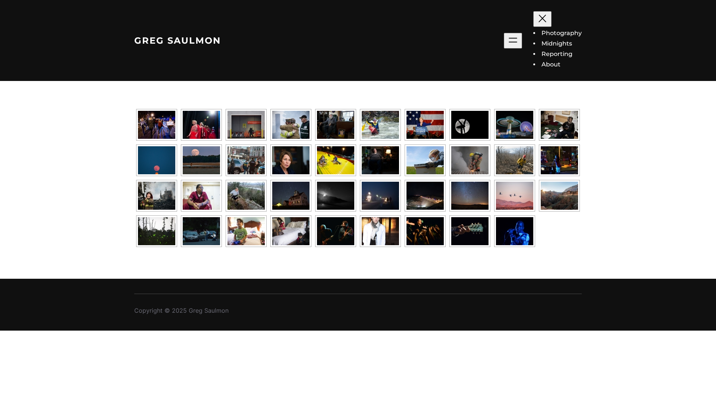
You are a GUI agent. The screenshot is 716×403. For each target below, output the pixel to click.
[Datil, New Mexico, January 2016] (470, 196)
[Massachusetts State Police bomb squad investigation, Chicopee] (246, 125)
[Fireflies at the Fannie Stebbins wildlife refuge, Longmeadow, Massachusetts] (156, 231)
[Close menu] (542, 19)
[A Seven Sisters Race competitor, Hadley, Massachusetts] (246, 196)
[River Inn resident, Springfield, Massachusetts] (559, 125)
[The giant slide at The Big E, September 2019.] (335, 160)
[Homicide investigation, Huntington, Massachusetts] (201, 231)
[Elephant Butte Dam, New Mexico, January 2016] (425, 196)
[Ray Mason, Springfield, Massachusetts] (470, 231)
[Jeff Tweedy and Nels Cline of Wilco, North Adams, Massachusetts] (335, 231)
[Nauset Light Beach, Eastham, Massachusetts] (335, 196)
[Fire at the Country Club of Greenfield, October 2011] (291, 125)
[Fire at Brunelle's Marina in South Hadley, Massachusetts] (470, 160)
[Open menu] (513, 41)
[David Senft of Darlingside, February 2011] (380, 231)
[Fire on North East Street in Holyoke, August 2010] (559, 160)
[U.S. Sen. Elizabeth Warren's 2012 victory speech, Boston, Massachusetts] (425, 125)
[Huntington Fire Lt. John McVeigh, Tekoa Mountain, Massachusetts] (514, 160)
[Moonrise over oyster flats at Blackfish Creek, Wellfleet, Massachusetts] (201, 160)
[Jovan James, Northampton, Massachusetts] (514, 231)
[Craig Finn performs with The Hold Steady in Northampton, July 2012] (425, 231)
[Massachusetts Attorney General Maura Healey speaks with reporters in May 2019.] (291, 160)
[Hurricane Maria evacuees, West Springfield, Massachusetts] (291, 231)
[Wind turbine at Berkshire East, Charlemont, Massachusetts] (470, 125)
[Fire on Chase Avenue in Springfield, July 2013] (156, 196)
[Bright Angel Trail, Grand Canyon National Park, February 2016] (559, 196)
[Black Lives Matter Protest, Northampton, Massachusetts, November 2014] (156, 125)
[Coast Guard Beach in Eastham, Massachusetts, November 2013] (291, 196)
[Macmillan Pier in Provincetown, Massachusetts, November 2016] (380, 196)
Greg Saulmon (177, 40)
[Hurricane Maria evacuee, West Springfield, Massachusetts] (246, 231)
